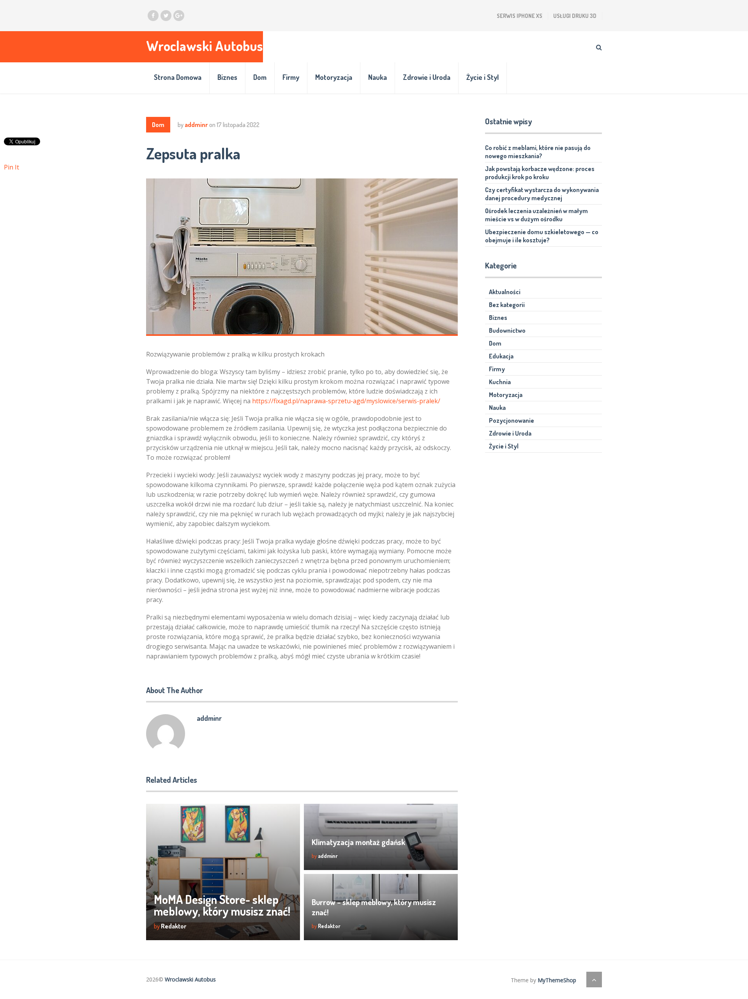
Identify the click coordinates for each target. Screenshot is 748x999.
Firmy (290, 77)
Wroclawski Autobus (204, 46)
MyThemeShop (557, 980)
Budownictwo (507, 330)
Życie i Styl (482, 77)
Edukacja (501, 356)
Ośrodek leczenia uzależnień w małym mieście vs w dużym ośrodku (536, 215)
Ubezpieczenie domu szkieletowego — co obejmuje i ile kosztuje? (541, 236)
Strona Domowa (177, 77)
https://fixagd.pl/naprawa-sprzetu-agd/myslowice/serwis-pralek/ (346, 401)
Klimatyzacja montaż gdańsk (358, 842)
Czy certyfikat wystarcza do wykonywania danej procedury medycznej (542, 194)
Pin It (11, 167)
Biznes (227, 77)
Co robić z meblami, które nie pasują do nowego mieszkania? (538, 152)
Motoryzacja (333, 77)
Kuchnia (500, 382)
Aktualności (504, 292)
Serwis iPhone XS (519, 15)
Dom (259, 77)
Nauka (377, 77)
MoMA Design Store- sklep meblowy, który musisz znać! (222, 905)
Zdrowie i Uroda (426, 77)
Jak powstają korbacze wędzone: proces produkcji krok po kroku (540, 173)
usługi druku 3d (574, 15)
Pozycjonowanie (511, 420)
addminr (196, 125)
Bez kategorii (507, 305)
